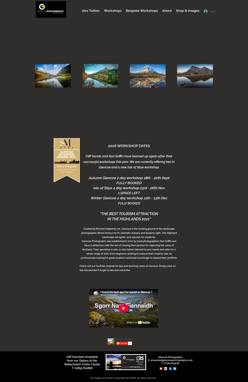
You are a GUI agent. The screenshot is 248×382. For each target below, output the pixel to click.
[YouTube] (161, 368)
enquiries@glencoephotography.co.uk (172, 360)
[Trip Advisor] (165, 368)
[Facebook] (170, 368)
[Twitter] (174, 368)
